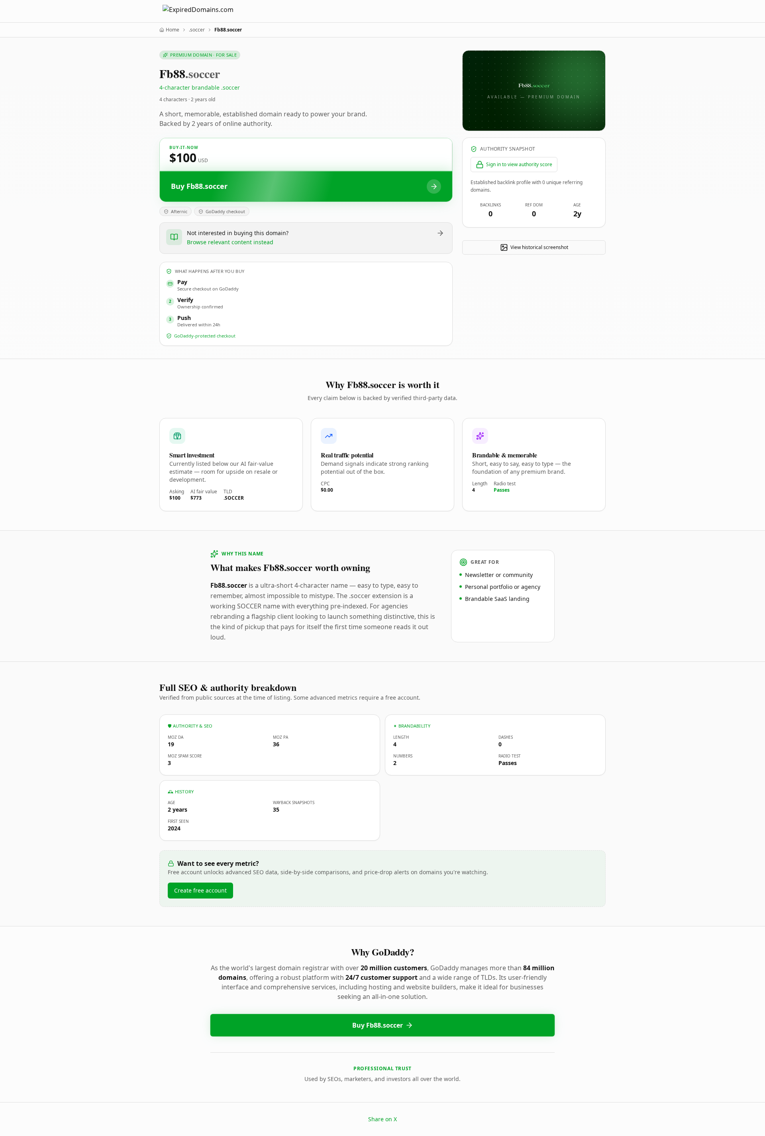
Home (172, 30)
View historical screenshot (539, 247)
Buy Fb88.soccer (377, 1025)
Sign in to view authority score (519, 164)
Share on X (382, 1119)
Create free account (200, 890)
